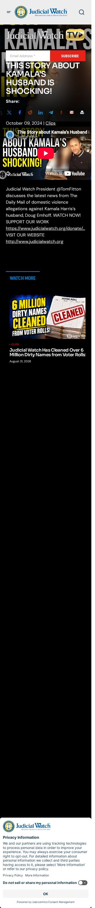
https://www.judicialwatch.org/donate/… (45, 228)
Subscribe (70, 56)
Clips (51, 123)
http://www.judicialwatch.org (34, 241)
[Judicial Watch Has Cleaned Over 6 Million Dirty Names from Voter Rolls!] (49, 317)
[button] (9, 12)
